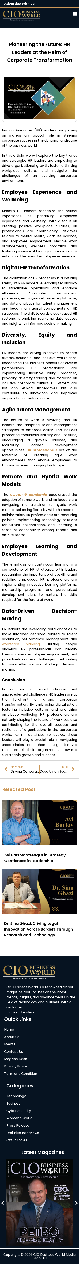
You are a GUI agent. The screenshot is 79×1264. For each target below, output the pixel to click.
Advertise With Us (19, 3)
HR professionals (42, 450)
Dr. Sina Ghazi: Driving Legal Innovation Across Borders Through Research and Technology (38, 929)
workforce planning (21, 644)
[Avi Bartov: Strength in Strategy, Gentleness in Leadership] (39, 844)
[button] (63, 14)
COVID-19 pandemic (28, 494)
